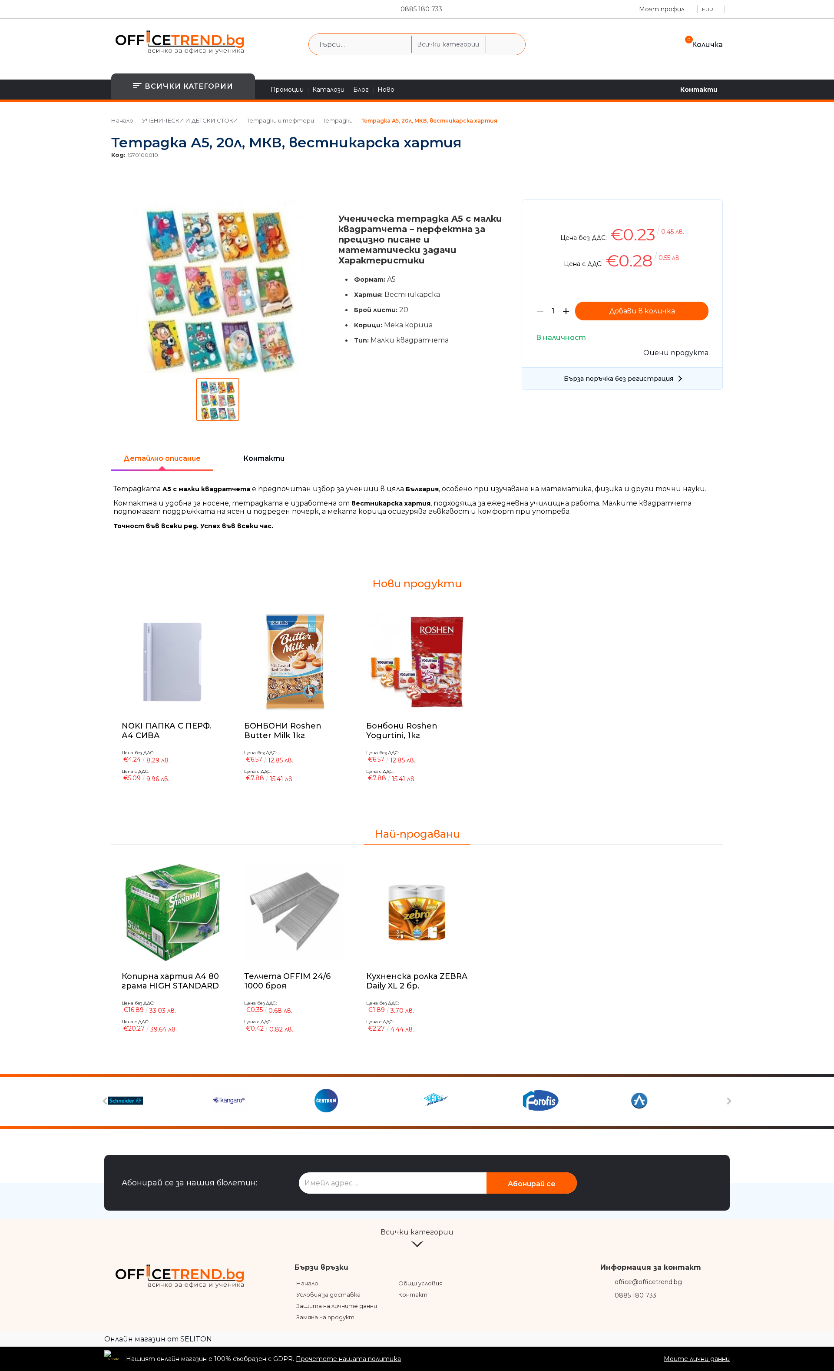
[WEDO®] (468, 1101)
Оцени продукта (675, 353)
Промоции (287, 89)
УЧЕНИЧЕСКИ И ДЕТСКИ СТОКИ (190, 120)
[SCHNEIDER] (158, 1101)
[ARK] (675, 1101)
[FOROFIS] (572, 1101)
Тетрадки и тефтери (280, 120)
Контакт (412, 1294)
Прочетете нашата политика (348, 1359)
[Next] (728, 1101)
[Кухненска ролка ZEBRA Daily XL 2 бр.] (417, 912)
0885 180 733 (421, 9)
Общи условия (420, 1283)
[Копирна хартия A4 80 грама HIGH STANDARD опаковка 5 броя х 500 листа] (172, 912)
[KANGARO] (261, 1101)
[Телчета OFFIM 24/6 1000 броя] (295, 912)
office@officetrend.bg (648, 1282)
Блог (361, 89)
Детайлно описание (162, 458)
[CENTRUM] (365, 1101)
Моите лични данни (697, 1359)
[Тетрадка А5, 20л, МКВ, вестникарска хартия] (218, 371)
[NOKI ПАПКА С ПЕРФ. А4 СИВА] (172, 662)
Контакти (699, 89)
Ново (385, 89)
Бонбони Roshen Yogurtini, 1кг (401, 730)
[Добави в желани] (711, 213)
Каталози (328, 89)
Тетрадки (338, 120)
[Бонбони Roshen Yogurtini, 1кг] (417, 662)
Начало (122, 120)
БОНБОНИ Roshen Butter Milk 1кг (282, 730)
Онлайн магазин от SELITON (158, 1339)
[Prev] (106, 1101)
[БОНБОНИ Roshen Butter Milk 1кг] (294, 662)
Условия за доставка (328, 1294)
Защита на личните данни (336, 1305)
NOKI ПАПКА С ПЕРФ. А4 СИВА (167, 730)
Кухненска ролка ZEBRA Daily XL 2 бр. (416, 981)
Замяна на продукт (325, 1317)
